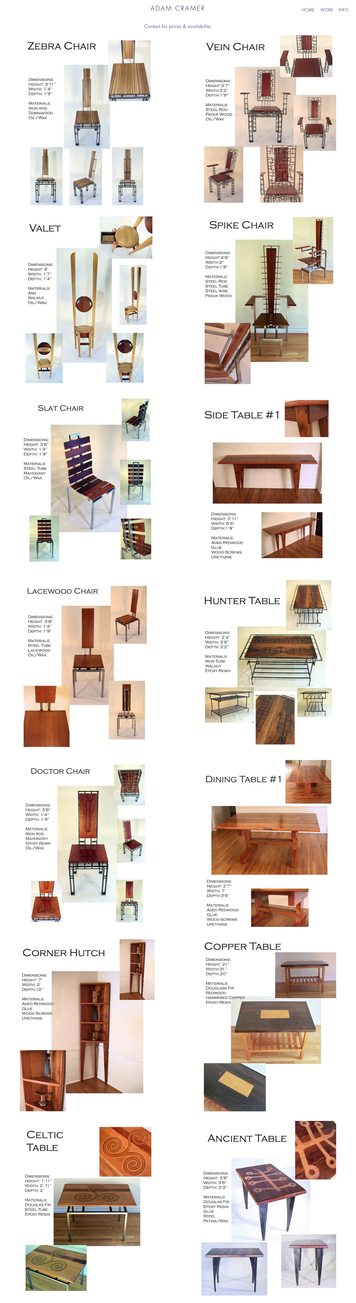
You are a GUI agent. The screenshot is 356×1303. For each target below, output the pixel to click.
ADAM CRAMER (178, 8)
